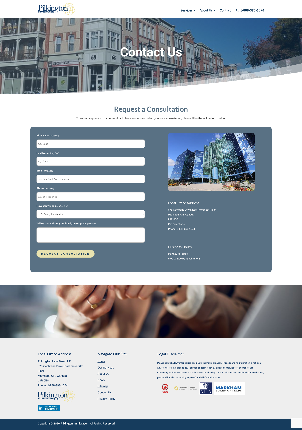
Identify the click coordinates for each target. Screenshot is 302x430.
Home (101, 361)
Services (187, 10)
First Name (47, 135)
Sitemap (103, 386)
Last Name (47, 153)
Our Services (106, 367)
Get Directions (176, 224)
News (101, 380)
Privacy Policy (106, 398)
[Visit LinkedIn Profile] (49, 408)
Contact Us (105, 392)
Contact (225, 10)
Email (44, 170)
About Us (206, 10)
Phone (45, 188)
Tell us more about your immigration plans (66, 223)
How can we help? (52, 206)
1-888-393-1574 (252, 10)
